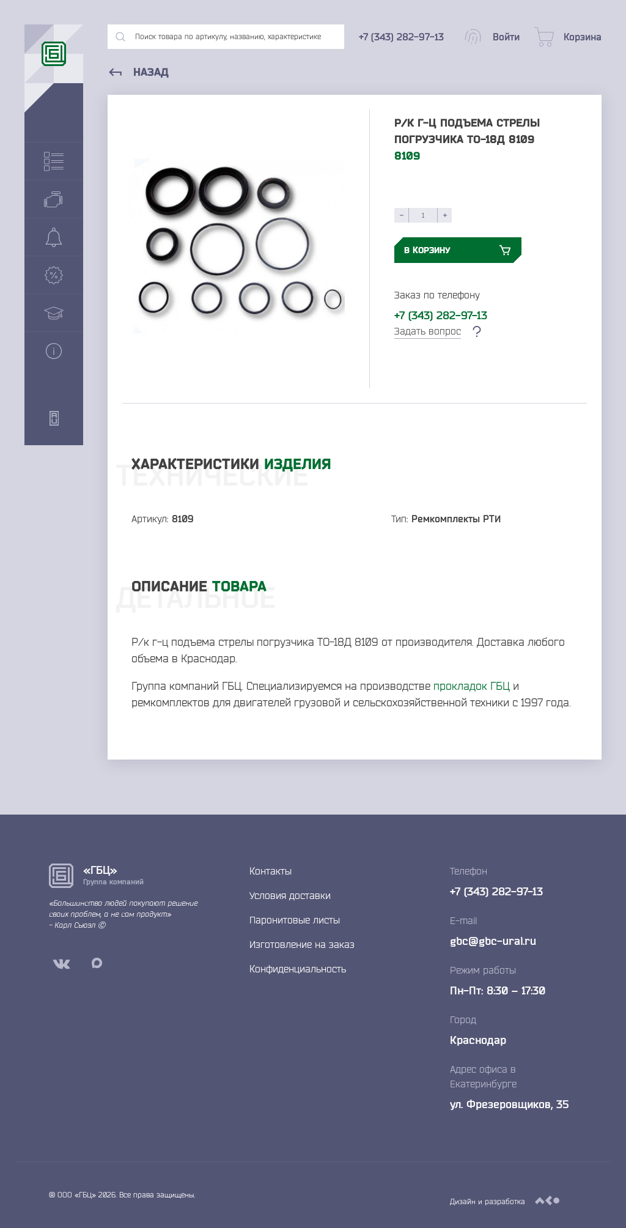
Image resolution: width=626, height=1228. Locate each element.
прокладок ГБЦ (471, 685)
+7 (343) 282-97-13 (440, 315)
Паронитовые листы (294, 919)
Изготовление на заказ (302, 944)
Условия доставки (290, 895)
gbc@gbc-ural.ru (493, 940)
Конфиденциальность (297, 968)
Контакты (270, 870)
